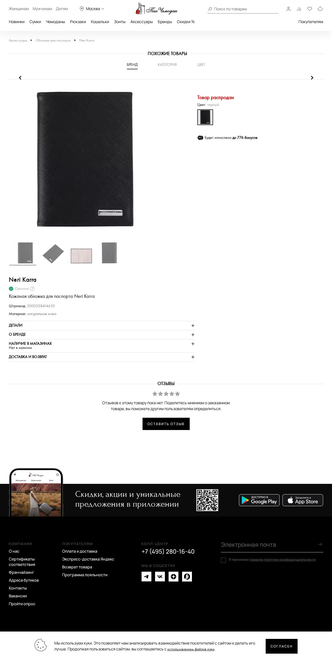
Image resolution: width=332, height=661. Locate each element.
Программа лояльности (84, 574)
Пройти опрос (22, 603)
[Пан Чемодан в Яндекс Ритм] (187, 577)
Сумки (35, 21)
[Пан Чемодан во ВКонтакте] (160, 577)
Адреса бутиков (24, 580)
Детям (62, 8)
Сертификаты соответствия (22, 561)
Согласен (282, 646)
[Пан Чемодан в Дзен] (173, 577)
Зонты (120, 21)
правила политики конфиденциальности (282, 559)
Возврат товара (77, 567)
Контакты (18, 588)
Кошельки (100, 21)
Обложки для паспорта (53, 40)
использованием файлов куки (191, 649)
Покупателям (311, 21)
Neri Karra (86, 40)
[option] (102, 163)
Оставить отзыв (165, 423)
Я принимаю (272, 559)
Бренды (165, 21)
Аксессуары (141, 21)
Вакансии (18, 596)
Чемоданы (55, 21)
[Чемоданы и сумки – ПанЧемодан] (156, 8)
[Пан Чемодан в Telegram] (146, 577)
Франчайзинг (21, 572)
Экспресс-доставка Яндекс (88, 559)
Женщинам (19, 8)
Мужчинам (42, 8)
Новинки (17, 21)
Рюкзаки (78, 21)
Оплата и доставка (79, 551)
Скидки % (186, 21)
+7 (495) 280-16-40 (168, 551)
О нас (14, 551)
